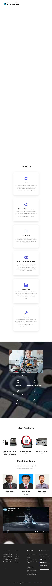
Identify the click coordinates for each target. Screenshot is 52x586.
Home (16, 554)
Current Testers (43, 554)
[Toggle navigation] (48, 3)
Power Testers (43, 562)
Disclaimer (34, 583)
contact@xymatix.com (32, 559)
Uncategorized (43, 565)
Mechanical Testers (44, 557)
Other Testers (43, 559)
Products (17, 558)
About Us (17, 556)
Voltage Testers (43, 568)
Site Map (29, 583)
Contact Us (17, 562)
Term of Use (40, 583)
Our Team (17, 560)
